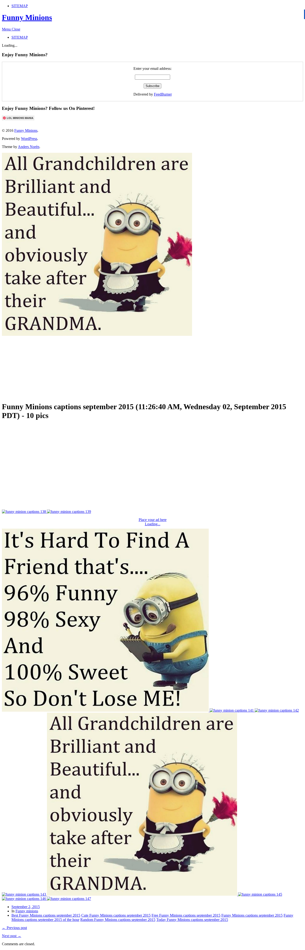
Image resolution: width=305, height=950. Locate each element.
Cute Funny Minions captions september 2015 (116, 915)
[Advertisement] (117, 366)
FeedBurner (163, 94)
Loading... (152, 524)
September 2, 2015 (25, 907)
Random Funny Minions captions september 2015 (117, 920)
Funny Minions (27, 17)
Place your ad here (153, 520)
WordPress (29, 139)
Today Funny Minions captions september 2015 (192, 920)
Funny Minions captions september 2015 (252, 915)
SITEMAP (19, 6)
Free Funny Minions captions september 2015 (186, 915)
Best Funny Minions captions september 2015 (45, 915)
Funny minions (26, 911)
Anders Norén (28, 147)
